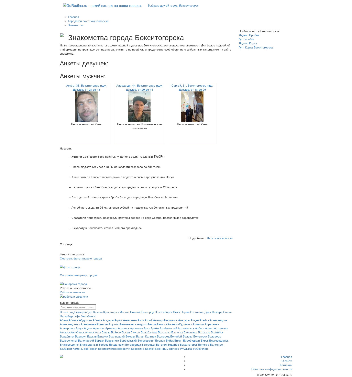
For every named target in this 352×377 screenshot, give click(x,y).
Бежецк (130, 336)
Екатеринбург (83, 312)
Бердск (99, 340)
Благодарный (89, 344)
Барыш (92, 336)
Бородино (137, 348)
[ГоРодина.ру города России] (86, 356)
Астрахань (221, 328)
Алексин (102, 324)
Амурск (142, 324)
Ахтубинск (77, 332)
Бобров (103, 344)
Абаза (64, 320)
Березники (112, 340)
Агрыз (118, 320)
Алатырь (184, 320)
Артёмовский (168, 328)
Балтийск (217, 332)
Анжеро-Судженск (180, 324)
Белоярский (86, 340)
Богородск (148, 344)
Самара (217, 312)
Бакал (126, 332)
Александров (218, 320)
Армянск (123, 328)
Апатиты (198, 324)
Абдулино (85, 320)
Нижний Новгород (142, 312)
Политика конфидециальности (271, 369)
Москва (124, 312)
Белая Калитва (146, 336)
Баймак (116, 332)
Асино (209, 328)
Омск (176, 312)
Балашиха (190, 332)
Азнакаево (130, 320)
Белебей (176, 336)
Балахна (177, 332)
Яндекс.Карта (248, 43)
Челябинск (88, 316)
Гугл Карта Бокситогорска (256, 47)
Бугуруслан (200, 348)
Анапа (151, 324)
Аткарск (65, 332)
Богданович (116, 344)
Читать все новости (220, 238)
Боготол (161, 344)
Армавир (111, 328)
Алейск (204, 320)
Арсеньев (136, 328)
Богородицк (133, 344)
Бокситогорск (188, 344)
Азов (141, 320)
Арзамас (98, 328)
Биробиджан (191, 340)
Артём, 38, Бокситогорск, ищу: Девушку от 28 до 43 (86, 87)
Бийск (170, 340)
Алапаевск (170, 320)
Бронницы (161, 348)
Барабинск (67, 336)
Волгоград (67, 312)
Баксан (135, 332)
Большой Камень (71, 348)
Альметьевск (127, 324)
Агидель (108, 320)
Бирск (204, 340)
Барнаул (80, 336)
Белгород (163, 336)
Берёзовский (128, 340)
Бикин (178, 340)
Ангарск (162, 324)
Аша (98, 332)
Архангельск (186, 328)
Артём (155, 328)
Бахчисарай (117, 336)
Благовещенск (218, 340)
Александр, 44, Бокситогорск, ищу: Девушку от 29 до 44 (139, 87)
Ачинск (89, 332)
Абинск (97, 320)
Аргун (79, 328)
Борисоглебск (107, 348)
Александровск (70, 324)
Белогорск (200, 336)
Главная (286, 357)
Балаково (164, 332)
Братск (149, 348)
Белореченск (68, 340)
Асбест (199, 328)
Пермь (185, 312)
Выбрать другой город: (173, 5)
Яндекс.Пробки (249, 35)
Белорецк (214, 336)
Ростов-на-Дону (200, 312)
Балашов (204, 332)
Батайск (102, 336)
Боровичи (123, 348)
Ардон (88, 328)
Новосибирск (163, 312)
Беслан (160, 340)
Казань (97, 312)
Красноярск (111, 312)
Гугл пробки (246, 39)
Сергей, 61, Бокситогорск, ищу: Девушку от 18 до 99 (192, 87)
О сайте (287, 361)
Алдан (194, 320)
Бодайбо (173, 344)
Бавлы (106, 332)
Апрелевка (212, 324)
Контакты (286, 365)
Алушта (114, 324)
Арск (147, 328)
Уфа (77, 316)
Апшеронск (67, 328)
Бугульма (185, 348)
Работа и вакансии (72, 292)
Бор (86, 348)
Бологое (203, 344)
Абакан (73, 320)
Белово (187, 336)
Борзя (93, 348)
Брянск (174, 348)
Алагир (158, 320)
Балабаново (149, 332)
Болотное (216, 344)
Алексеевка (88, 324)
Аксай (148, 320)
